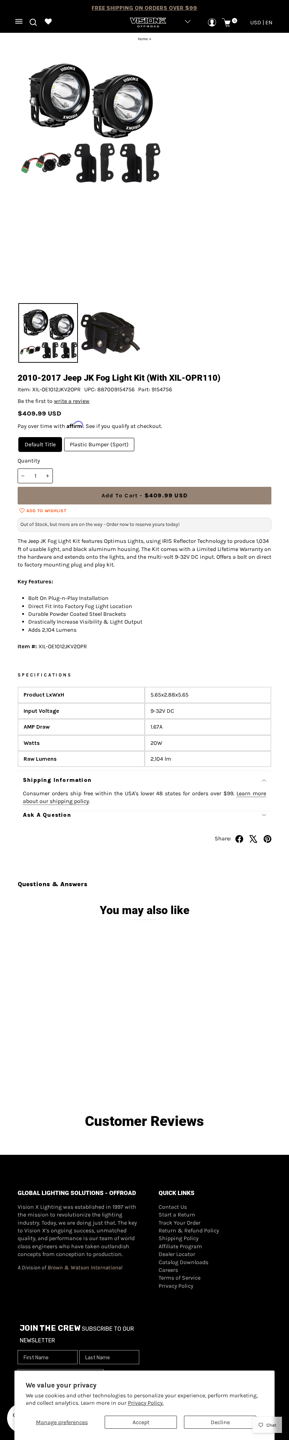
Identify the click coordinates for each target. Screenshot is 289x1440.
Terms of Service (180, 1277)
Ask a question (47, 814)
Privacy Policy (176, 1285)
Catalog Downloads (183, 1262)
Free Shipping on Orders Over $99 (144, 8)
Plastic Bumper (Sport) (99, 444)
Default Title (40, 444)
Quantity (29, 460)
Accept (141, 1422)
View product (49, 1061)
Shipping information (57, 780)
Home (143, 39)
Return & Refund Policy (189, 1230)
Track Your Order (180, 1222)
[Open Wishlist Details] (48, 22)
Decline (220, 1422)
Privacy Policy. (146, 1402)
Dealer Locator (177, 1254)
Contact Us (173, 1206)
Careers (168, 1270)
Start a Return (177, 1214)
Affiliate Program (180, 1246)
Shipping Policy (178, 1238)
